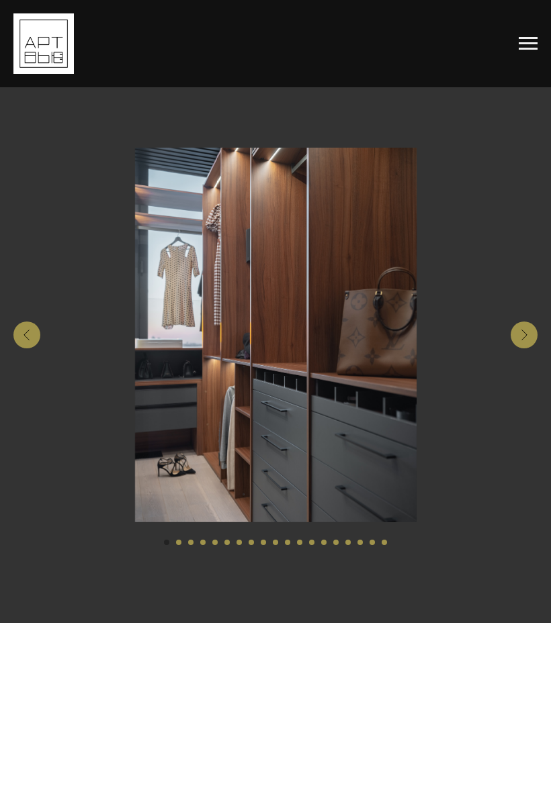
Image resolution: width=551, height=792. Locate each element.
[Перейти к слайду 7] (239, 542)
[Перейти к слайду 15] (336, 542)
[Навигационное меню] (528, 43)
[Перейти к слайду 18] (372, 542)
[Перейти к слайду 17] (360, 542)
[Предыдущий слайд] (26, 334)
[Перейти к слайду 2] (178, 542)
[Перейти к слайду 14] (324, 542)
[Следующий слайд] (524, 334)
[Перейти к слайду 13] (311, 542)
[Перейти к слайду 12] (299, 542)
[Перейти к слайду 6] (227, 542)
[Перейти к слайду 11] (287, 542)
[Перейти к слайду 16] (348, 542)
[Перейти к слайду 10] (275, 542)
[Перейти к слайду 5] (215, 542)
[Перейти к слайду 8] (251, 542)
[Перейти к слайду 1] (166, 542)
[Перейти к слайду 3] (191, 542)
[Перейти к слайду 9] (263, 542)
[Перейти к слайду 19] (384, 542)
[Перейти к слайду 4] (203, 542)
